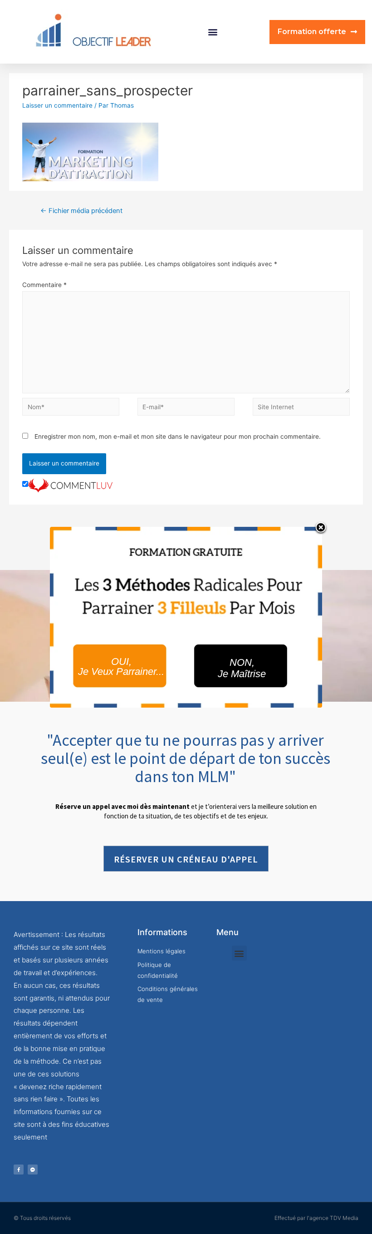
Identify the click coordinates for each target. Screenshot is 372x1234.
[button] (213, 32)
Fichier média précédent (81, 211)
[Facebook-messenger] (33, 1170)
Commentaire (44, 284)
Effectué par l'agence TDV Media (316, 1217)
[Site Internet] (301, 408)
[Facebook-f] (19, 1170)
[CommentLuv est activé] (70, 484)
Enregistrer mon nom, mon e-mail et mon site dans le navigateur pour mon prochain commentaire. (177, 436)
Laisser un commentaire (57, 105)
